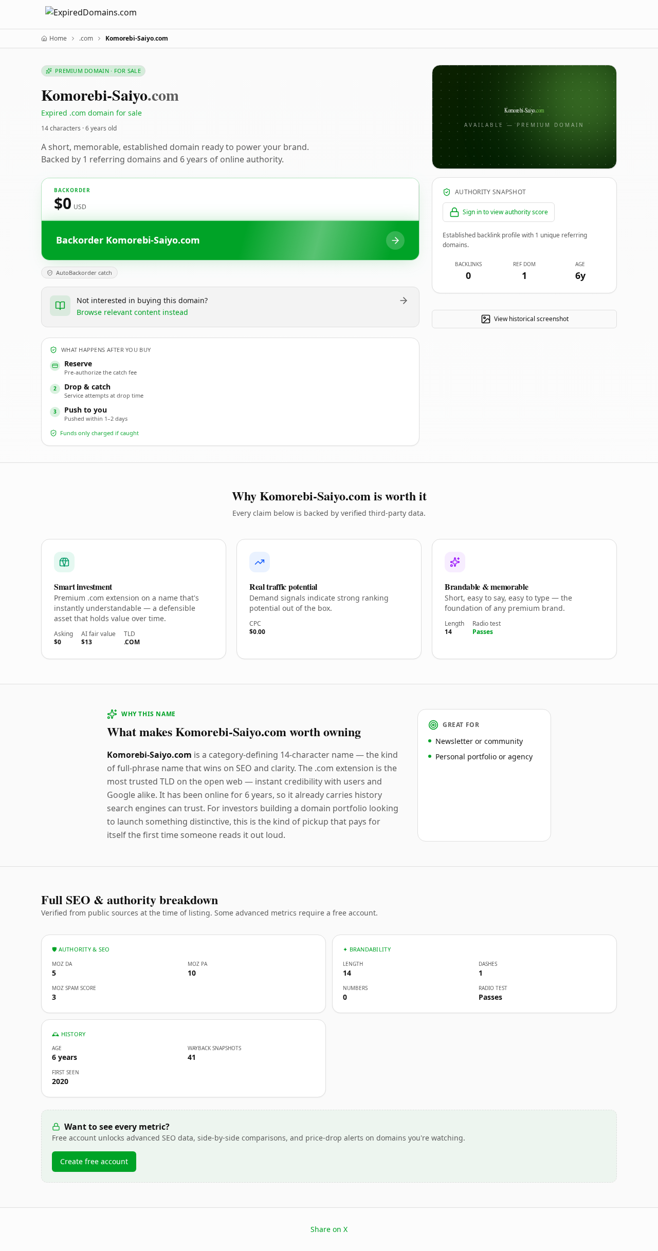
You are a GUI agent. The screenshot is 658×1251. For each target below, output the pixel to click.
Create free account (94, 1161)
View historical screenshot (531, 318)
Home (58, 38)
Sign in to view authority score (505, 212)
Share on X (329, 1229)
